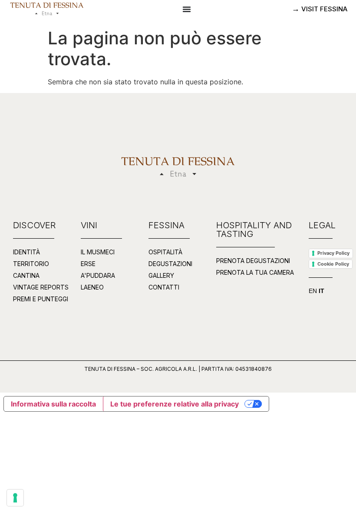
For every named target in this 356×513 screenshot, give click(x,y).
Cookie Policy (333, 264)
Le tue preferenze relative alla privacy (174, 404)
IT (321, 290)
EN (313, 290)
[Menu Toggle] (186, 9)
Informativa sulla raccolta (53, 404)
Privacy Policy (333, 253)
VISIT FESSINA (323, 9)
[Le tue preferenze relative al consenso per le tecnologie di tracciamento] (15, 498)
